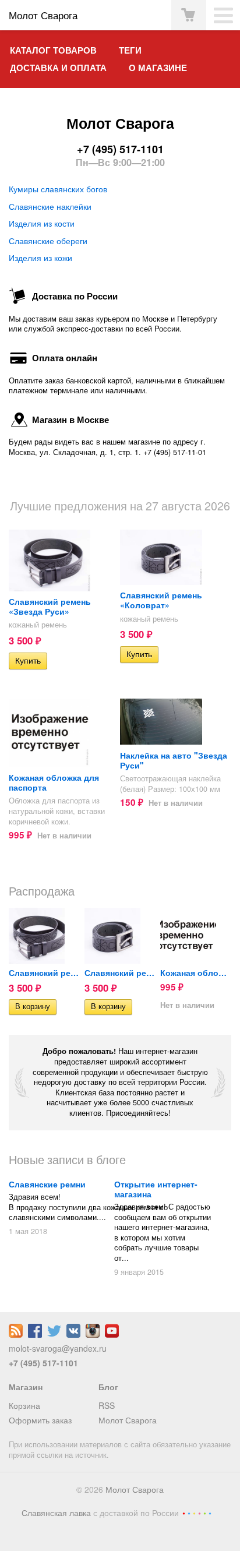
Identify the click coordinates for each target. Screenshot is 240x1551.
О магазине (158, 67)
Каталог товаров (53, 50)
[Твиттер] (54, 1334)
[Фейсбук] (35, 1334)
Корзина (24, 1405)
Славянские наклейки (50, 206)
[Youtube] (112, 1334)
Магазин (26, 1387)
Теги (130, 50)
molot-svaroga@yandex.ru (58, 1348)
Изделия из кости (42, 223)
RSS (106, 1405)
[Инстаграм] (93, 1334)
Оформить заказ (40, 1420)
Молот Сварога (127, 1420)
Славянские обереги (48, 240)
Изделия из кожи (40, 257)
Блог (108, 1387)
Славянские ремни (47, 1184)
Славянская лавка (56, 1512)
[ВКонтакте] (73, 1334)
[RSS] (16, 1334)
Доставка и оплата (58, 67)
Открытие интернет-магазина (155, 1189)
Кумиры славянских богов (58, 189)
